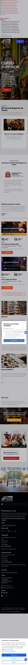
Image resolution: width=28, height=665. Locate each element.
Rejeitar (14, 662)
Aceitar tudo (14, 655)
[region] (14, 651)
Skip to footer (3, 19)
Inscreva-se (14, 340)
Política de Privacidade (10, 651)
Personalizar (14, 658)
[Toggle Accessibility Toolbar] (25, 659)
